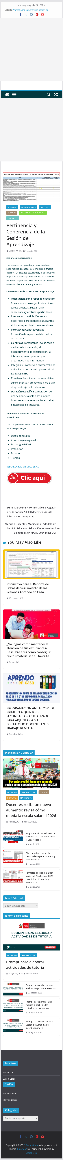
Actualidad (12, 207)
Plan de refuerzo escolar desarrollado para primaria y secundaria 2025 (40, 856)
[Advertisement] (31, 49)
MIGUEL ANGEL (15, 251)
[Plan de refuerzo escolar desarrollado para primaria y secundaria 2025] (13, 859)
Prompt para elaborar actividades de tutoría (25, 964)
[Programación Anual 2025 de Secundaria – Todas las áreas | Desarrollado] (13, 839)
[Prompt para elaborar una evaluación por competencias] (13, 989)
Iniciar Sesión (10, 1093)
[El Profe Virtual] (7, 94)
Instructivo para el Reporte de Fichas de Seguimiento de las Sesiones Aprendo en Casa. (27, 588)
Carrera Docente (28, 207)
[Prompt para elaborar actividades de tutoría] (31, 936)
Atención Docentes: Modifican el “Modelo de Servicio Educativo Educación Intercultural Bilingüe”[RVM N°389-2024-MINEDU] (30, 528)
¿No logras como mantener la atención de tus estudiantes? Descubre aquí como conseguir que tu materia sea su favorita (28, 650)
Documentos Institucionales (32, 213)
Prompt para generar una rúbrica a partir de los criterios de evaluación (39, 1005)
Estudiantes (13, 218)
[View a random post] (56, 94)
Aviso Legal (9, 1078)
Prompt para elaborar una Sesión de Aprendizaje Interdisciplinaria (30, 11)
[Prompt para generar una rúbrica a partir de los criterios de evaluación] (13, 1007)
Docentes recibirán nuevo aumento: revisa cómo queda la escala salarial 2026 (31, 810)
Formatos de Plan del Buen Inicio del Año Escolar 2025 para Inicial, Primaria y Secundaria (39, 877)
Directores (45, 207)
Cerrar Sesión (10, 1099)
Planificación (26, 798)
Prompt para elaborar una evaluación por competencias (41, 987)
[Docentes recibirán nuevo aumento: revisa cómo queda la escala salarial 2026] (31, 773)
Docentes (12, 213)
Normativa (11, 798)
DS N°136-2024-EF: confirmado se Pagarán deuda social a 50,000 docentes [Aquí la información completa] (31, 512)
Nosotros (8, 1072)
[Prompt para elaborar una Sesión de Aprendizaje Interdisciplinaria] (13, 1027)
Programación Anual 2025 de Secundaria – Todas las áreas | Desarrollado (41, 836)
